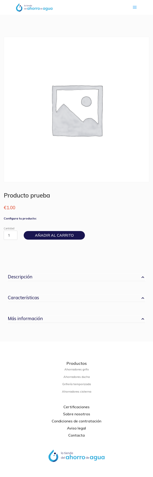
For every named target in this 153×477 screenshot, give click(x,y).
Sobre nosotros (76, 414)
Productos (76, 363)
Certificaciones (76, 407)
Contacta (76, 435)
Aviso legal (76, 428)
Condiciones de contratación (76, 421)
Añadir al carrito (54, 235)
